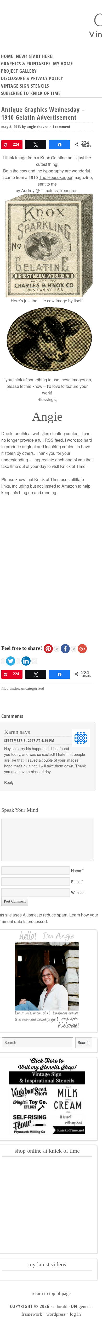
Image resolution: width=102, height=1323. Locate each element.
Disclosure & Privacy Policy (32, 78)
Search (83, 1042)
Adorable (61, 1306)
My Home (63, 63)
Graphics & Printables (25, 63)
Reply (9, 782)
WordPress (56, 1314)
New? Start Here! (35, 56)
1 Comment (61, 126)
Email (75, 881)
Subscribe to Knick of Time (31, 93)
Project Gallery (19, 71)
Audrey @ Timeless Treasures (49, 190)
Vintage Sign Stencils (25, 86)
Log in (75, 1314)
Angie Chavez (37, 126)
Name (76, 870)
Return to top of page (51, 1293)
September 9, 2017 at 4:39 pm (29, 740)
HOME (7, 56)
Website (77, 892)
